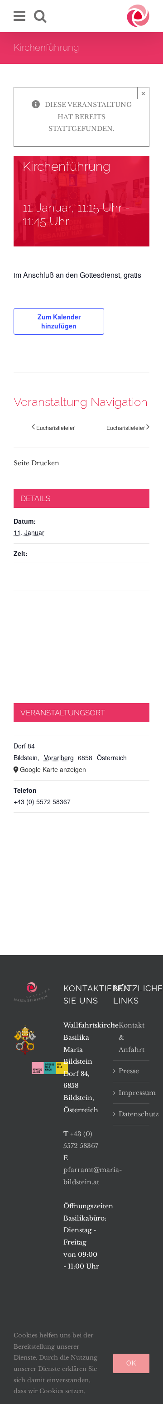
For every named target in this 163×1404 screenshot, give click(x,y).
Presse (129, 1071)
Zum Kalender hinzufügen (59, 321)
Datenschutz (132, 1114)
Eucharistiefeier (55, 427)
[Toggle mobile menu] (20, 16)
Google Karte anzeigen (53, 769)
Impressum (132, 1093)
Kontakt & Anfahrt (131, 1037)
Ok (131, 1363)
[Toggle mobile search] (40, 16)
